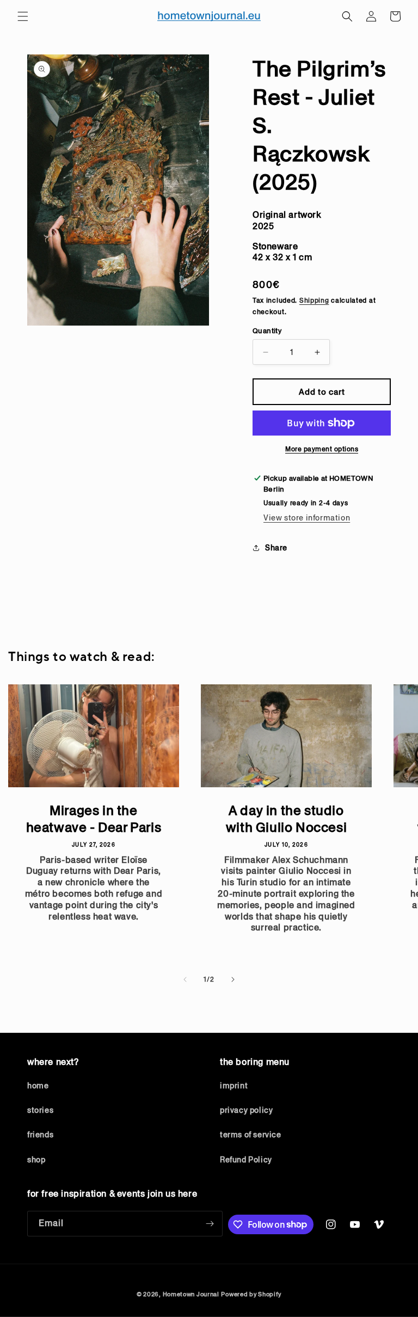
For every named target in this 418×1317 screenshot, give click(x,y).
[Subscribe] (210, 1223)
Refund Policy (246, 1159)
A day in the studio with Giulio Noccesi (286, 819)
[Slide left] (185, 979)
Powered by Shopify (251, 1294)
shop (36, 1159)
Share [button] (276, 547)
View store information (306, 517)
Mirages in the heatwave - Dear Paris (94, 819)
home (37, 1085)
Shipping (314, 300)
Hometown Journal (191, 1294)
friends (40, 1134)
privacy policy (246, 1110)
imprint (234, 1085)
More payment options (321, 449)
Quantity (267, 331)
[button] (23, 16)
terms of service (250, 1134)
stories (40, 1110)
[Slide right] (233, 979)
